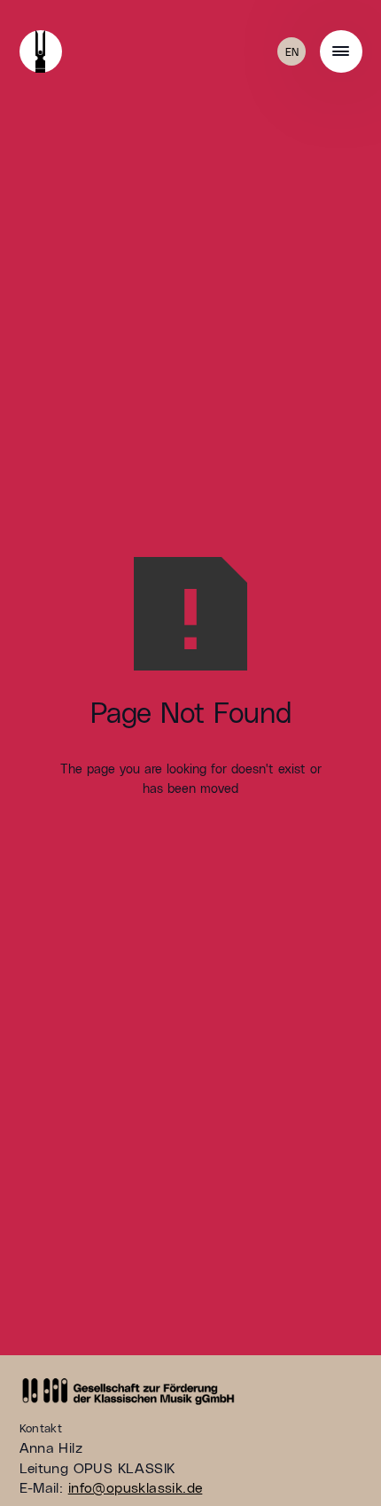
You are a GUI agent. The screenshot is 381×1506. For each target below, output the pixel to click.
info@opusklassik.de (135, 1487)
